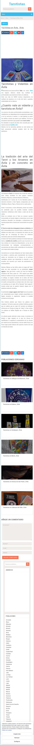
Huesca (8, 668)
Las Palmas (9, 677)
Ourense (8, 696)
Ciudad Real (9, 651)
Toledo (8, 717)
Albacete (8, 624)
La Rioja (8, 675)
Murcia (8, 691)
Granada (8, 660)
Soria (7, 710)
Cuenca (8, 656)
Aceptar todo (17, 734)
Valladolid (8, 721)
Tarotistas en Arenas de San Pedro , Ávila (15, 481)
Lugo (7, 683)
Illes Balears (9, 670)
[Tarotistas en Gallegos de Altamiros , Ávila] (17, 369)
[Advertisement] (17, 47)
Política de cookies (7, 730)
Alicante (8, 626)
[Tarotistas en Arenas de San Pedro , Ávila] (17, 472)
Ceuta (7, 649)
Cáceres (8, 641)
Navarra (8, 694)
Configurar (17, 741)
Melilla (8, 689)
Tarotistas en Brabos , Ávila (11, 404)
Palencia (8, 698)
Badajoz (8, 634)
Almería (8, 628)
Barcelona (8, 637)
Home (2, 18)
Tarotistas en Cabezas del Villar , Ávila (14, 507)
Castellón (8, 647)
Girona (7, 658)
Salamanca (9, 702)
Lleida (7, 681)
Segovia (8, 706)
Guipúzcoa (9, 664)
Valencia (8, 719)
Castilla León (14, 125)
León (7, 679)
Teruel (7, 715)
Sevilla (8, 708)
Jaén (7, 672)
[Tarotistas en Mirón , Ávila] (17, 447)
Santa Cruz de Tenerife (12, 704)
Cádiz (7, 643)
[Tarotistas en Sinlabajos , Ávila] (17, 421)
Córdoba (8, 653)
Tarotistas (17, 4)
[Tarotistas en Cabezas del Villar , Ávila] (17, 498)
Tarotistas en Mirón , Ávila (11, 456)
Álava (7, 622)
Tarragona (8, 713)
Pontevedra (9, 700)
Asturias (8, 630)
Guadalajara (9, 662)
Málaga (8, 687)
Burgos (8, 639)
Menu (3, 14)
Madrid (8, 685)
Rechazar (17, 737)
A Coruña (8, 620)
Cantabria (8, 645)
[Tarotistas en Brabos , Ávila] (17, 395)
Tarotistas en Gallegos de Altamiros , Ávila (16, 378)
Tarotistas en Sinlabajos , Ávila (12, 430)
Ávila (7, 18)
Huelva (8, 666)
